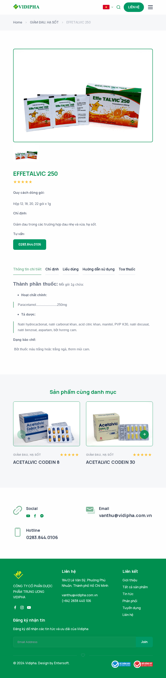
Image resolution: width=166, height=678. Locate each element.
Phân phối (129, 601)
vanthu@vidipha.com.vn (80, 595)
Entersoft (61, 663)
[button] (108, 7)
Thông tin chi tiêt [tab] (27, 269)
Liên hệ (133, 7)
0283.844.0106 (29, 244)
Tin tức (127, 594)
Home (17, 22)
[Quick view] (75, 421)
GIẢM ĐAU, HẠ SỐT (44, 22)
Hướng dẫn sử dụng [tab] (99, 269)
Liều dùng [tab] (71, 269)
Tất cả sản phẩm (135, 587)
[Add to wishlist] (75, 410)
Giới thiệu (129, 580)
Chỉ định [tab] (52, 269)
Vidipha (30, 663)
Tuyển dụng (131, 608)
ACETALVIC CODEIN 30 (110, 462)
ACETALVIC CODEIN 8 (36, 462)
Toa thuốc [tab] (127, 269)
